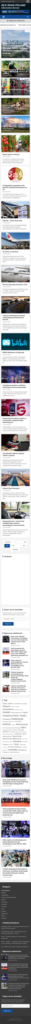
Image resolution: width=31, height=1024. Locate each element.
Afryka (5, 703)
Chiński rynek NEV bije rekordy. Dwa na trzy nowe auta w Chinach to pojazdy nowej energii (19, 688)
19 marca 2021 (7, 222)
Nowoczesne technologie (13, 728)
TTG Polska (18, 1018)
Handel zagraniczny (16, 712)
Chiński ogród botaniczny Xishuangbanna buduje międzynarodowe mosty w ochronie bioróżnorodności (15, 108)
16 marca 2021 (7, 527)
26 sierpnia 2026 (15, 669)
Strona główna (5, 890)
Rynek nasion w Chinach (11, 154)
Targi (16, 744)
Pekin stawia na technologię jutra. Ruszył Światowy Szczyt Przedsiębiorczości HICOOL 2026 (19, 663)
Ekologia (24, 703)
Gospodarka (8, 709)
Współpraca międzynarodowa (11, 752)
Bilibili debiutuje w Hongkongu (13, 352)
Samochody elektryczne (12, 739)
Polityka (3, 893)
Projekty (3, 911)
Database (4, 918)
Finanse (17, 706)
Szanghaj (17, 741)
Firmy (2, 909)
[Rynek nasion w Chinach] (15, 143)
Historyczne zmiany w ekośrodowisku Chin (16, 946)
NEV (4, 728)
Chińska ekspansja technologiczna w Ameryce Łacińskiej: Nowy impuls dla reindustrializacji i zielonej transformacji (18, 986)
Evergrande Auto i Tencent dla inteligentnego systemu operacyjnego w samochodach (13, 523)
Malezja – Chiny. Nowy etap (12, 221)
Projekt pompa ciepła (7, 931)
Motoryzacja (22, 724)
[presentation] (26, 31)
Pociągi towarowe (7, 730)
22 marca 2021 (7, 156)
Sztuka (11, 744)
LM (2, 946)
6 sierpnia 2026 (7, 130)
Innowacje (7, 719)
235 (25, 542)
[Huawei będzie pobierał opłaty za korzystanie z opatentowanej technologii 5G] (15, 407)
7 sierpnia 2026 (7, 112)
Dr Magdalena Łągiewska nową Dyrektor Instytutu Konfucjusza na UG (15, 187)
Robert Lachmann (19, 1020)
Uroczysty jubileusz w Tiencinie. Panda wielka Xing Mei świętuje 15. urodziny (15, 71)
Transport (5, 747)
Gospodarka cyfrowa (18, 709)
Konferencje (18, 721)
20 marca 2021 (7, 191)
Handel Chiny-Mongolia (11, 488)
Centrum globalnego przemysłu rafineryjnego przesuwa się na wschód (14, 318)
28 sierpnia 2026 (15, 645)
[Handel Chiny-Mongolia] (15, 477)
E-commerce (17, 703)
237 (13, 545)
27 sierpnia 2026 (15, 657)
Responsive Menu (28, 1)
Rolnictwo (18, 734)
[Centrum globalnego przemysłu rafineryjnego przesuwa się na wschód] (15, 304)
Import (25, 712)
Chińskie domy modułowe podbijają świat (15, 52)
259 (24, 545)
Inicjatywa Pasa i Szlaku (15, 715)
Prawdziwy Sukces (6, 926)
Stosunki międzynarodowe (8, 897)
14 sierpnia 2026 (7, 55)
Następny (15, 549)
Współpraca (22, 750)
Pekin (23, 727)
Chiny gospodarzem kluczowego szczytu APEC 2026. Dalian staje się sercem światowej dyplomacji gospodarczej (19, 651)
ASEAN (10, 703)
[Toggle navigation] (3, 17)
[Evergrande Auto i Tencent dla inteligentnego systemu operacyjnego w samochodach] (15, 510)
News (2, 941)
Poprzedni (8, 542)
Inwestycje (17, 718)
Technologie (22, 744)
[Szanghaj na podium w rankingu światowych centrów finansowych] (15, 374)
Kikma (3, 936)
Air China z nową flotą (10, 252)
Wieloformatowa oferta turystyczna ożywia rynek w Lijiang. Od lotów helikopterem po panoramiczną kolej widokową (15, 125)
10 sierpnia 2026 (7, 75)
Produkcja (15, 730)
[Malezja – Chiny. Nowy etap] (15, 209)
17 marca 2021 (7, 424)
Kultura (7, 724)
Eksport (6, 706)
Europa (13, 706)
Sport (23, 739)
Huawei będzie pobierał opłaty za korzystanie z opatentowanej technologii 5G (14, 420)
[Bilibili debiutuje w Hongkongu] (15, 341)
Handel (6, 712)
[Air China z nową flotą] (15, 240)
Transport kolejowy (14, 747)
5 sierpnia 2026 (7, 93)
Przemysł (12, 732)
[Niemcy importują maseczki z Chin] (15, 273)
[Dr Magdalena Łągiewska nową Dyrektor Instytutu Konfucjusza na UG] (15, 174)
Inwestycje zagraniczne (8, 721)
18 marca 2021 (7, 322)
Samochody (17, 736)
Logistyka (13, 724)
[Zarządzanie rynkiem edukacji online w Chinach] (15, 442)
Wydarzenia (4, 913)
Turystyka (12, 749)
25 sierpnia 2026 (15, 693)
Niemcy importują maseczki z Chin (15, 284)
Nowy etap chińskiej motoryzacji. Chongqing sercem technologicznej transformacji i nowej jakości (19, 640)
